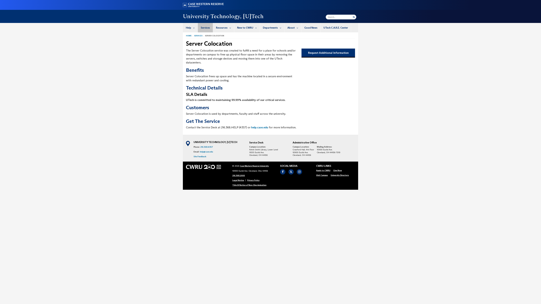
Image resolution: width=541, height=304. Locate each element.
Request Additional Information (328, 52)
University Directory (340, 175)
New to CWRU (245, 27)
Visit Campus (322, 175)
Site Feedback (200, 156)
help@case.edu (206, 151)
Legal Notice (238, 180)
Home (189, 36)
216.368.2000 (238, 175)
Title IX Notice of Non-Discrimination (249, 185)
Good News (310, 27)
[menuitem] (190, 27)
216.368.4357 (206, 147)
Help (188, 27)
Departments (270, 27)
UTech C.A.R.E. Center (335, 27)
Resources (222, 27)
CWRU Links (323, 166)
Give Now (337, 170)
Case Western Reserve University (254, 166)
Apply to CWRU (323, 170)
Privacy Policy (253, 180)
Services (205, 27)
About (291, 27)
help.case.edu (259, 127)
